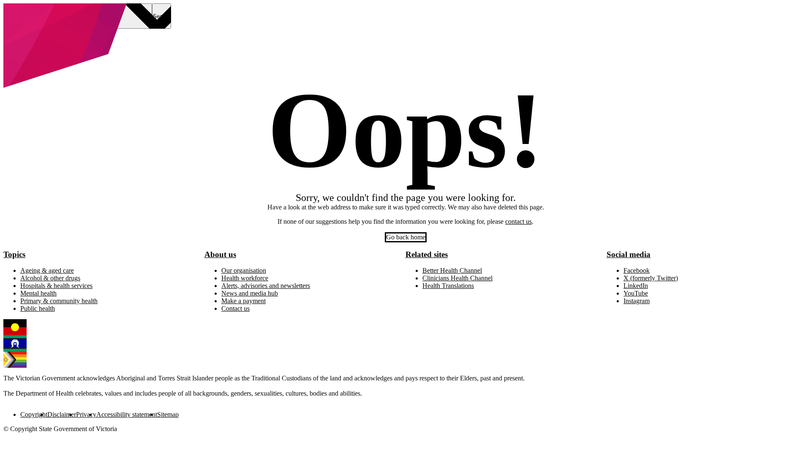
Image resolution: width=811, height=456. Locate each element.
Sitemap (168, 414)
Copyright (33, 414)
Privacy (86, 414)
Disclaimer (61, 414)
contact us (518, 221)
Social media (628, 254)
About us (220, 254)
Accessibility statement (126, 414)
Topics (14, 254)
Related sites (427, 254)
